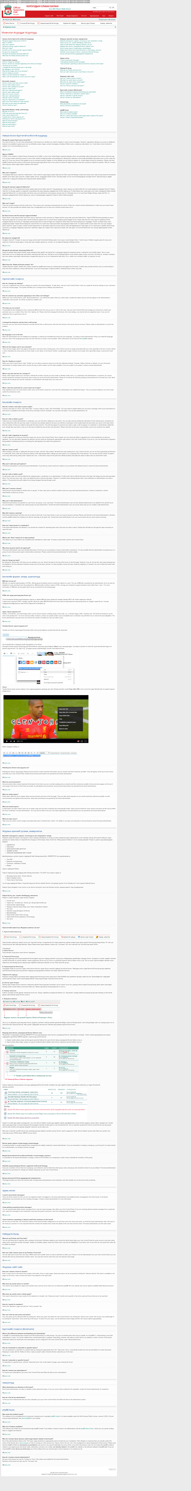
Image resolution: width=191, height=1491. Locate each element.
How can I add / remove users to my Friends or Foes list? (76, 72)
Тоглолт (84, 16)
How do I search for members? (69, 84)
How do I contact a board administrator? (71, 117)
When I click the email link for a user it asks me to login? (18, 76)
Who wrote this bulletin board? (68, 112)
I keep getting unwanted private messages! (72, 62)
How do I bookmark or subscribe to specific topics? (75, 93)
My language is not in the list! (10, 69)
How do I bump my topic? (9, 105)
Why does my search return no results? (71, 80)
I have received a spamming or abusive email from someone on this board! (81, 63)
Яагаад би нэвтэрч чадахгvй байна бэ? (14, 46)
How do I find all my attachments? (70, 105)
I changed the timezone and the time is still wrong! (16, 67)
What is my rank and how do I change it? (14, 75)
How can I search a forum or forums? (71, 78)
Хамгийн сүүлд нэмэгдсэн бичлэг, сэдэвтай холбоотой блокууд (79, 52)
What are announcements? (10, 120)
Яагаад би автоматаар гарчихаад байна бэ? (15, 53)
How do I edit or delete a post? (11, 85)
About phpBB (26, 1418)
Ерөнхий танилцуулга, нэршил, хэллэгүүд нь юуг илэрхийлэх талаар (81, 41)
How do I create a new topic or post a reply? (15, 83)
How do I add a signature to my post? (13, 86)
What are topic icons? (8, 126)
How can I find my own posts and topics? (72, 85)
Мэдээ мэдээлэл (72, 16)
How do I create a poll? (9, 88)
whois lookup (23, 1443)
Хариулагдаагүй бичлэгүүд (49, 23)
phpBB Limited (55, 1416)
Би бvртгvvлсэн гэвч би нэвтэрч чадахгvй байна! (17, 50)
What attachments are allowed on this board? (73, 104)
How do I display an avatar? (10, 73)
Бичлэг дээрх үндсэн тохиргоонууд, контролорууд (75, 48)
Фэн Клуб (60, 16)
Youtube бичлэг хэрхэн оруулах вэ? (13, 117)
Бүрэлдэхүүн (94, 16)
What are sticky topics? (9, 122)
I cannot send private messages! (69, 60)
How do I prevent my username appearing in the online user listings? (22, 63)
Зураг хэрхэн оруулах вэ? (10, 115)
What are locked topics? (9, 124)
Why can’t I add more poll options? (12, 90)
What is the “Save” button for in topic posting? (15, 101)
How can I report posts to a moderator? (13, 99)
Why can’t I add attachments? (11, 96)
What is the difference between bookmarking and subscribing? (78, 92)
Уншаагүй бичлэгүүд (27, 23)
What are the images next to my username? (15, 71)
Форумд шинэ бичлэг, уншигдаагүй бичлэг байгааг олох (77, 46)
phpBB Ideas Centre (87, 1428)
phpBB (84, 338)
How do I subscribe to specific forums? (71, 95)
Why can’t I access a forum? (10, 94)
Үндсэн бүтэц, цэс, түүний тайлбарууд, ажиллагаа (75, 42)
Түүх (103, 16)
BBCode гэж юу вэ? (8, 111)
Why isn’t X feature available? (68, 114)
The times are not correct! (9, 65)
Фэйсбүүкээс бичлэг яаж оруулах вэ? (13, 119)
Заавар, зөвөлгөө (106, 23)
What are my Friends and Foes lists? (70, 70)
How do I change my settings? (11, 62)
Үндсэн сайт (49, 16)
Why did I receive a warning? (10, 97)
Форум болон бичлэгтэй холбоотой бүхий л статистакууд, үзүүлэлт (80, 50)
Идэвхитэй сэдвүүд (69, 23)
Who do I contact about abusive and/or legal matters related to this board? (81, 115)
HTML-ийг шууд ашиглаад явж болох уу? (14, 113)
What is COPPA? (7, 42)
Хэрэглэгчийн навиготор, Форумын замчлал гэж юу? (76, 44)
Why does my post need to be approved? (14, 103)
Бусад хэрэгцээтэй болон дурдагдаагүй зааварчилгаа (76, 53)
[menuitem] (16, 19)
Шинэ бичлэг (9, 23)
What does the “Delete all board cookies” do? (15, 55)
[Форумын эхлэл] (16, 10)
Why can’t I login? (7, 48)
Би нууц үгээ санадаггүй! (10, 52)
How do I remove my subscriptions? (70, 97)
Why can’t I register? (8, 44)
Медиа (111, 16)
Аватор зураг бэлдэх (88, 23)
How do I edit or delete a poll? (10, 92)
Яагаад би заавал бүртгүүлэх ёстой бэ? (14, 41)
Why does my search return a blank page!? (72, 82)
